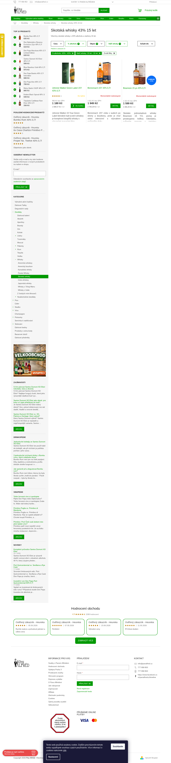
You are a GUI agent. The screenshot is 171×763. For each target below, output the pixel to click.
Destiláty (18, 212)
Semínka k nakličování (24, 321)
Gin (18, 229)
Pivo (16, 300)
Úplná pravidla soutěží (57, 702)
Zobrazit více (85, 641)
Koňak (19, 232)
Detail (115, 106)
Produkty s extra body (23, 331)
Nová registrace (83, 689)
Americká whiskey (25, 263)
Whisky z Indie (23, 290)
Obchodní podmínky (56, 695)
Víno (16, 310)
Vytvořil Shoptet (151, 758)
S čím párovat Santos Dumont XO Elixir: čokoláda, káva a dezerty (29, 388)
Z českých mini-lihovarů (26, 293)
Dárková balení (23, 215)
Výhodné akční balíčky (24, 202)
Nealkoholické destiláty (26, 297)
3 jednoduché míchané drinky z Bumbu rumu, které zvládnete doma (29, 456)
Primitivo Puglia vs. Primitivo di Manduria (26, 509)
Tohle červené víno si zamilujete (26, 497)
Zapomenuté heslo (84, 691)
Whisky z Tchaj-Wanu (26, 287)
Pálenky (20, 246)
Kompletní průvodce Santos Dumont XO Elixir (30, 550)
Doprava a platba (55, 679)
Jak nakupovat (54, 686)
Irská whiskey (23, 280)
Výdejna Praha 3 (55, 670)
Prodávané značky (55, 673)
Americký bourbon (25, 266)
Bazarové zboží (21, 334)
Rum (19, 249)
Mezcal (20, 243)
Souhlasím (118, 746)
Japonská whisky (25, 283)
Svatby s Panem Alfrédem (83, 2)
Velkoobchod (53, 705)
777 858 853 (143, 667)
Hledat (104, 10)
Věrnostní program (55, 676)
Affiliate (51, 692)
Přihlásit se (21, 187)
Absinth (20, 219)
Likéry (19, 236)
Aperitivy (20, 222)
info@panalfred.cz (145, 664)
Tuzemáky (21, 239)
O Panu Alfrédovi (55, 682)
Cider (17, 304)
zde (64, 750)
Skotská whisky (24, 276)
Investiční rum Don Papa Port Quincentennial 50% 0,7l (25, 582)
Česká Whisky (23, 273)
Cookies (51, 698)
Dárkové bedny (21, 327)
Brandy (20, 226)
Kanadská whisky (25, 270)
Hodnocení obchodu (85, 608)
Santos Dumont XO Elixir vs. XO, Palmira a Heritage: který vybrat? (27, 415)
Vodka (19, 256)
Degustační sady (21, 209)
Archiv (19, 429)
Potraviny (18, 317)
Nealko (17, 307)
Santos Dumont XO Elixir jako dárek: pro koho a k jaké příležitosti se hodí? (30, 401)
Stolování (18, 324)
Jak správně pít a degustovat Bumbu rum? (28, 470)
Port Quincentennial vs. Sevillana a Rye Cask (29, 566)
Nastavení (53, 757)
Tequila (20, 253)
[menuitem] (17, 18)
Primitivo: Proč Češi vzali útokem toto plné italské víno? (28, 523)
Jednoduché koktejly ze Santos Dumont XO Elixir (29, 443)
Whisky (20, 260)
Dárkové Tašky (21, 205)
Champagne (20, 314)
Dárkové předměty (22, 338)
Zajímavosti (53, 689)
